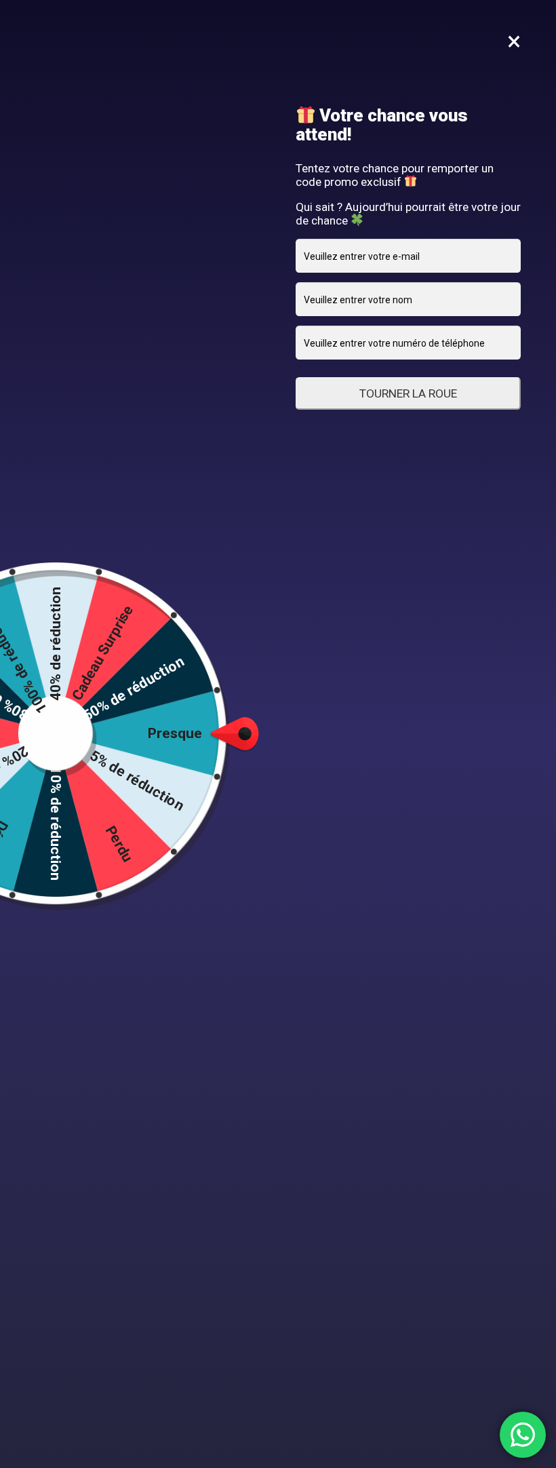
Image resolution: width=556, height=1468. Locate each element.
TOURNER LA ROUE (408, 393)
